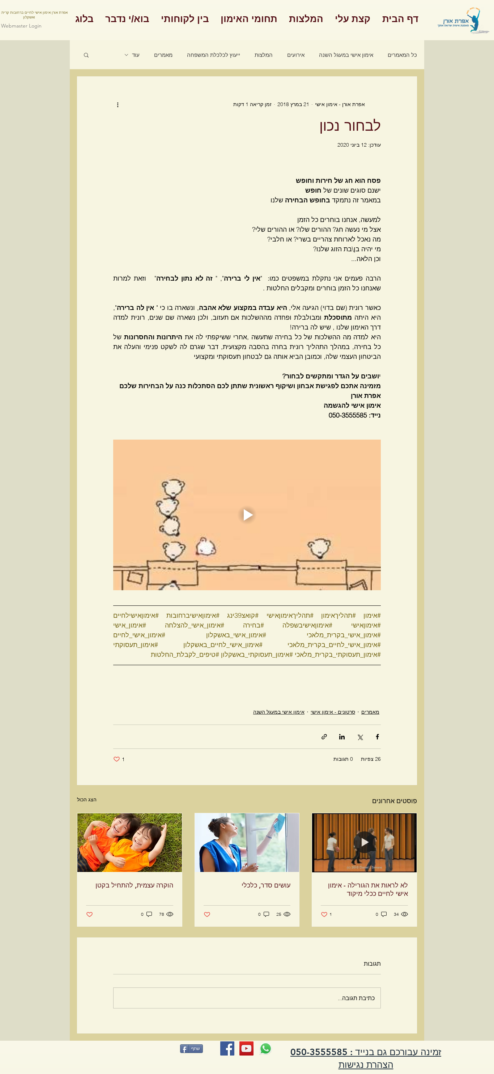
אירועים (296, 54)
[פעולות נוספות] (117, 104)
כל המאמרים (402, 54)
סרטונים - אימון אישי (333, 712)
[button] (86, 55)
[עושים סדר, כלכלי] (247, 842)
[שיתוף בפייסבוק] (377, 736)
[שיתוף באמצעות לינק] (324, 736)
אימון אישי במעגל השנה (346, 54)
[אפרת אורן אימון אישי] (227, 1048)
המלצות (264, 54)
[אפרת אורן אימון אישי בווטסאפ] (266, 1048)
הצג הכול (87, 799)
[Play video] (247, 515)
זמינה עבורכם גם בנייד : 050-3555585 (365, 1051)
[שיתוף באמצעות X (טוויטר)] (359, 736)
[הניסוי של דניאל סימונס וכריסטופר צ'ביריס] (364, 842)
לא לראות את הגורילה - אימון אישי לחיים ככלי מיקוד (368, 889)
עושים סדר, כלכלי (266, 885)
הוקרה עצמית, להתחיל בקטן (134, 885)
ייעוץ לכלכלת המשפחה (213, 54)
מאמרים (163, 54)
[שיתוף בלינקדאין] (341, 736)
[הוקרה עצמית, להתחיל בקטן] (129, 842)
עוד (136, 54)
